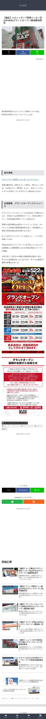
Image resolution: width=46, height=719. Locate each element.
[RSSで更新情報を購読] (33, 502)
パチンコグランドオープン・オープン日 (15, 423)
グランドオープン (28, 426)
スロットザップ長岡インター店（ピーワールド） (20, 179)
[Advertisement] (23, 84)
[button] (41, 436)
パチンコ (39, 426)
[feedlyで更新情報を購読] (12, 502)
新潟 (5, 429)
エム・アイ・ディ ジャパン (12, 426)
